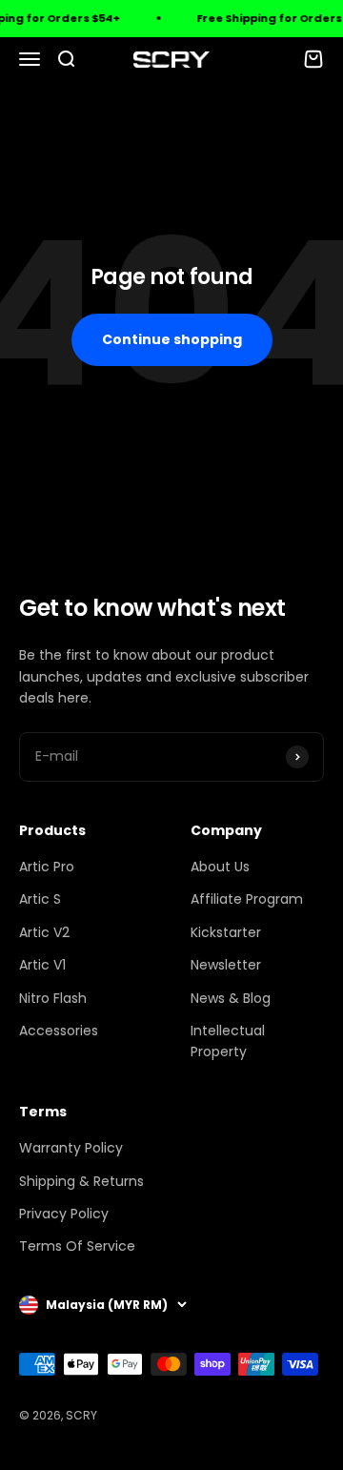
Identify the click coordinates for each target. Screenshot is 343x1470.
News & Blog (231, 998)
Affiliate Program (247, 899)
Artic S (40, 899)
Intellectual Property (228, 1041)
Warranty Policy (71, 1147)
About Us (220, 866)
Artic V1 (42, 964)
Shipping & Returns (81, 1181)
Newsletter (226, 964)
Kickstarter (226, 932)
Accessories (58, 1030)
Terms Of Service (77, 1246)
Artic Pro (46, 866)
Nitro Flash (53, 998)
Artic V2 (44, 932)
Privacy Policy (64, 1213)
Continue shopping (172, 339)
